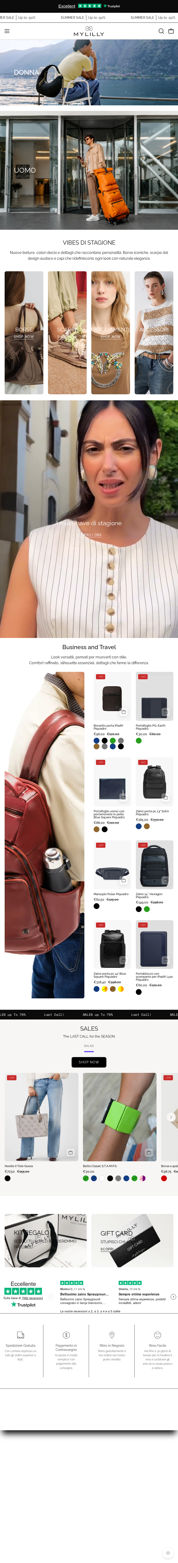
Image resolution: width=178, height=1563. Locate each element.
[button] (161, 31)
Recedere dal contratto (133, 1472)
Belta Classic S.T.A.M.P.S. (100, 1166)
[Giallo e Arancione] (106, 989)
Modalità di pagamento (133, 1455)
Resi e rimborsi (133, 1463)
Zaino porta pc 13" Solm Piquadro (152, 813)
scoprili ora (89, 535)
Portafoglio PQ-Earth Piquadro (150, 727)
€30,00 (88, 1171)
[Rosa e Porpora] (144, 1178)
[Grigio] (122, 741)
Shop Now (24, 337)
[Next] (171, 1117)
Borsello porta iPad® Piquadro (108, 727)
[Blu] (98, 741)
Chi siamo (45, 1497)
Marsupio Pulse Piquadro (111, 894)
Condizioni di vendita (133, 1439)
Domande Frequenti (44, 1489)
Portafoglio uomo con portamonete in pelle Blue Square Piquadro (109, 814)
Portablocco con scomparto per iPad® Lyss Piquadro (154, 976)
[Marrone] (98, 746)
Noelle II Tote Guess (19, 1166)
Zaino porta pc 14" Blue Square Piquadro (110, 975)
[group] (89, 6)
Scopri (107, 1249)
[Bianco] (103, 1178)
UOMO (25, 170)
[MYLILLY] (89, 31)
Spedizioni (133, 1447)
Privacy (44, 1513)
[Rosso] (165, 1178)
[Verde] (114, 741)
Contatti (44, 1505)
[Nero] (106, 741)
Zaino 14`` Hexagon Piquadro (149, 896)
